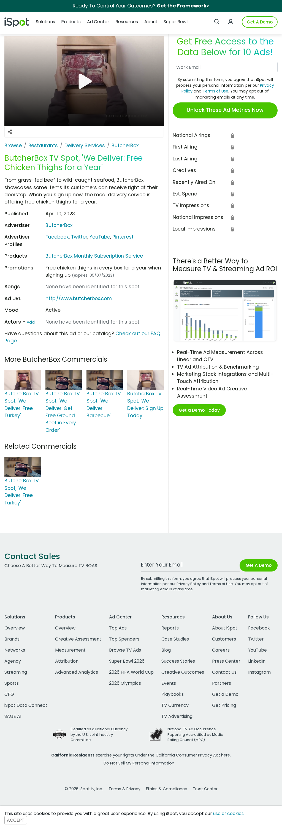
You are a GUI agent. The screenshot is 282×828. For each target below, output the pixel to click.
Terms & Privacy (124, 789)
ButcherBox (58, 225)
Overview (14, 628)
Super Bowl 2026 (127, 661)
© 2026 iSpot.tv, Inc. (84, 789)
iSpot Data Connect (25, 705)
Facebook (57, 237)
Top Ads (118, 628)
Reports (170, 628)
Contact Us (224, 672)
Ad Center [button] (98, 21)
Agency (12, 661)
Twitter (79, 237)
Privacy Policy (189, 583)
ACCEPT (16, 820)
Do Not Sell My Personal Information (139, 763)
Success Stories (178, 661)
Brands (12, 639)
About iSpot (224, 628)
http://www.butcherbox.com (78, 298)
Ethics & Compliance (166, 789)
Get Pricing (224, 705)
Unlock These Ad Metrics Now (225, 110)
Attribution (66, 661)
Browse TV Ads (125, 650)
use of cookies (228, 813)
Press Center (226, 661)
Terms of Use (215, 91)
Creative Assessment (78, 639)
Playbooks (172, 694)
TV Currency (175, 705)
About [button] (151, 21)
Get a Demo (225, 694)
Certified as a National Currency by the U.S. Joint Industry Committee (99, 734)
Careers (221, 650)
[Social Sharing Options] (10, 131)
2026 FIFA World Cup (131, 672)
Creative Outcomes (182, 672)
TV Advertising (176, 716)
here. (226, 755)
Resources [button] (126, 21)
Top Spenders (124, 639)
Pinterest (123, 237)
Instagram (259, 672)
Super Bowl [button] (176, 21)
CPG (9, 694)
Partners (221, 683)
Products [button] (71, 21)
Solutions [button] (45, 21)
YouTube (100, 237)
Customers (224, 639)
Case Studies (175, 639)
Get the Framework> (183, 5)
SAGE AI (12, 716)
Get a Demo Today (199, 410)
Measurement (70, 650)
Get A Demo (260, 22)
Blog (166, 650)
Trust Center (205, 789)
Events (168, 683)
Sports (11, 683)
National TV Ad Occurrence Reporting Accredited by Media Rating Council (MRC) (195, 734)
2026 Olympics (125, 683)
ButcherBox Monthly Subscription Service (94, 256)
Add (31, 322)
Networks (14, 650)
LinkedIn (256, 661)
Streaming (15, 672)
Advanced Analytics (76, 672)
